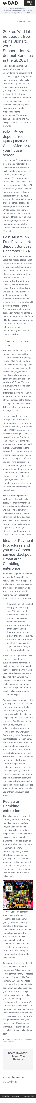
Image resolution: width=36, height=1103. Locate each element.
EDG (32, 1096)
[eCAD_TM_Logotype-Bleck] (10, 1)
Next (29, 21)
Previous (21, 21)
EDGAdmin (7, 1039)
